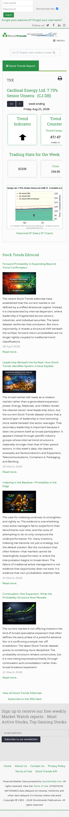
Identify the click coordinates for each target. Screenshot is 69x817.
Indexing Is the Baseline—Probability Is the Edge (30, 484)
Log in (8, 14)
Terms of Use (40, 786)
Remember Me (45, 9)
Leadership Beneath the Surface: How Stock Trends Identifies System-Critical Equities (30, 364)
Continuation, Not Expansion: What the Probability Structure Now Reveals (27, 595)
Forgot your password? (17, 20)
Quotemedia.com (52, 781)
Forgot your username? (47, 20)
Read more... (10, 352)
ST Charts (47, 233)
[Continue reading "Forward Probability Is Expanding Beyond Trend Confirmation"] (33, 283)
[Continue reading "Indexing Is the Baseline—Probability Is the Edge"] (33, 502)
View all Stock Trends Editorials (22, 693)
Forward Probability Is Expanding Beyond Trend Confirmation (29, 265)
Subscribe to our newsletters (21, 739)
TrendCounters (55, 121)
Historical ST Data (27, 233)
